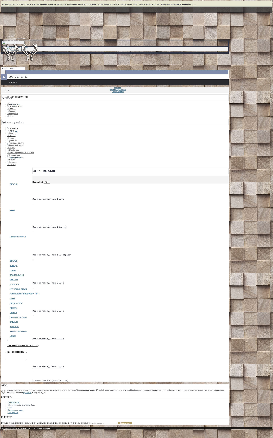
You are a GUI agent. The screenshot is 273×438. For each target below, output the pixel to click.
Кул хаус (27, 393)
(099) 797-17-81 (14, 402)
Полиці (13, 313)
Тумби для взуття (18, 331)
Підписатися (124, 423)
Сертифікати (13, 413)
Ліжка (12, 299)
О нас (10, 407)
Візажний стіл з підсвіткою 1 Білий (48, 199)
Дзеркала (14, 285)
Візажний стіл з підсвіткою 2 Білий (48, 283)
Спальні (11, 111)
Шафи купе (13, 104)
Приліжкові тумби (18, 317)
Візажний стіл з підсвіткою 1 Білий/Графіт (51, 255)
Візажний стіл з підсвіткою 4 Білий (48, 339)
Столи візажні (17, 275)
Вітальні (14, 184)
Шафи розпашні (18, 237)
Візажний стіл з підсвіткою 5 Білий (48, 367)
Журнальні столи (18, 289)
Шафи (13, 336)
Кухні (12, 211)
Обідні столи (16, 303)
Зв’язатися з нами (15, 410)
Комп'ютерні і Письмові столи (24, 294)
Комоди (13, 266)
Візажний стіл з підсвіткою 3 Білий (48, 311)
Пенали (13, 308)
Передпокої (13, 114)
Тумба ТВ (14, 327)
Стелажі (14, 322)
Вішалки (14, 280)
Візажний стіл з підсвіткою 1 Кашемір (49, 227)
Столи (13, 270)
